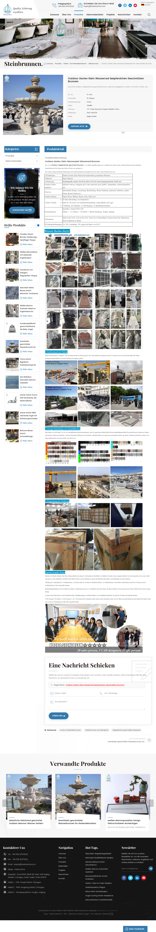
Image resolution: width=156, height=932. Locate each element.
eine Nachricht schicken (136, 929)
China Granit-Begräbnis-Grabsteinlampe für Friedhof (28, 362)
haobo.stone (19, 869)
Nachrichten (124, 14)
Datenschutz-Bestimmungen (78, 914)
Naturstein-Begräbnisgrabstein (98, 853)
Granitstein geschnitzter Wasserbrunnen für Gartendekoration (28, 344)
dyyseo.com (113, 911)
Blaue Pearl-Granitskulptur (96, 891)
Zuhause (54, 14)
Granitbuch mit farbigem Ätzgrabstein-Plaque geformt (28, 273)
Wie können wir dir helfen (22, 189)
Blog (46, 914)
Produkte (78, 14)
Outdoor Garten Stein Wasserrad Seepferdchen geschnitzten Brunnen (95, 685)
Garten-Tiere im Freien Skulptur (98, 883)
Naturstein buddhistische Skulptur (99, 857)
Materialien (63, 866)
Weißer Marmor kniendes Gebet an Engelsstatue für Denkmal (28, 308)
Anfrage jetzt (77, 126)
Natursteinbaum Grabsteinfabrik (98, 899)
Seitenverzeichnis (55, 914)
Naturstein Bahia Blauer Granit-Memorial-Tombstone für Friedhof (29, 291)
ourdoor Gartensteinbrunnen (70, 730)
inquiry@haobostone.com (95, 6)
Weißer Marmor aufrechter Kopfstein (96, 870)
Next (151, 803)
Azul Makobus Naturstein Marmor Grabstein (28, 380)
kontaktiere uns (20, 210)
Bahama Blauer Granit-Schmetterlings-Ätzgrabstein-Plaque (28, 433)
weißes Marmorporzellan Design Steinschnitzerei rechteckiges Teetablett (74, 822)
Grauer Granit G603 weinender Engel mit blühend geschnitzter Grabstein (29, 416)
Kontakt (137, 14)
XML (65, 914)
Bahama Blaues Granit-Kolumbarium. (95, 863)
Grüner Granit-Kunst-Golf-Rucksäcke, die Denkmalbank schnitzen (29, 398)
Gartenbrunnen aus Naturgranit (96, 730)
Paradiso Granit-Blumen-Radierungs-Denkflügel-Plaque (29, 237)
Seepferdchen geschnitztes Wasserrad (126, 730)
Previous (4, 803)
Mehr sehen (27, 244)
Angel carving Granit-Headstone (99, 895)
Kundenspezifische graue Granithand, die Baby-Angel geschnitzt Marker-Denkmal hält (28, 326)
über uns (66, 14)
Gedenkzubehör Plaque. (95, 887)
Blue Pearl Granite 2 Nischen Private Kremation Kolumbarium (126, 822)
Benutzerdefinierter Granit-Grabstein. (96, 877)
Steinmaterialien (94, 14)
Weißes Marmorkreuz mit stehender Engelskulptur (28, 255)
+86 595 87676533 (66, 6)
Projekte (111, 14)
